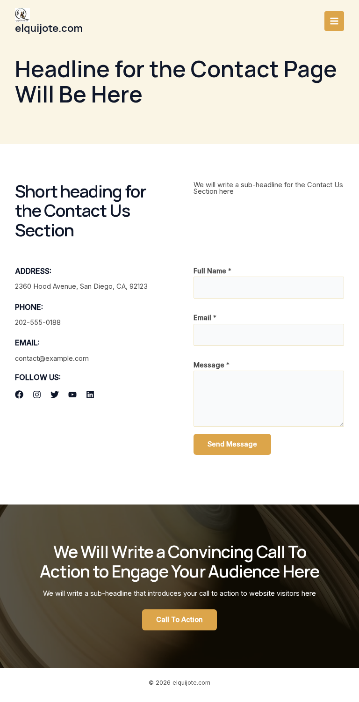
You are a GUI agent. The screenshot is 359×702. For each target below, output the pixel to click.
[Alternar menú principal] (334, 21)
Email (205, 318)
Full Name (212, 271)
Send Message (232, 444)
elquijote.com (49, 28)
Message (212, 365)
